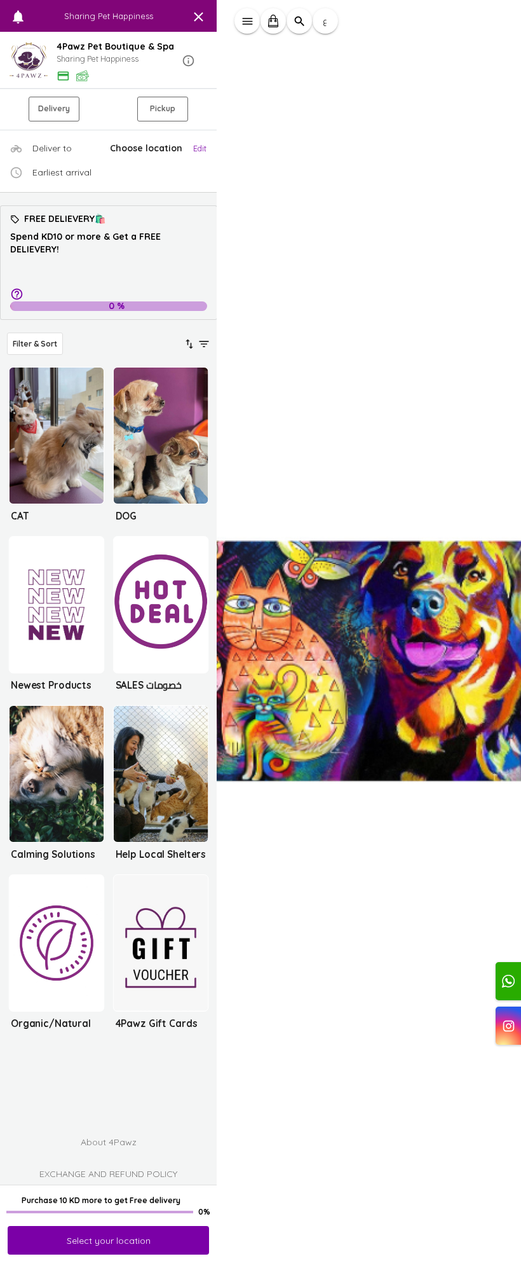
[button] (108, 61)
